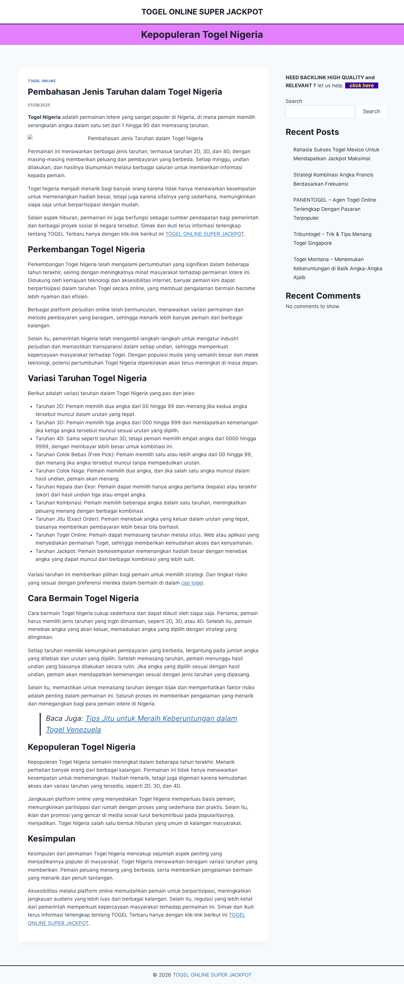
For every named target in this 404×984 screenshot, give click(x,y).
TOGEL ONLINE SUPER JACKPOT (212, 975)
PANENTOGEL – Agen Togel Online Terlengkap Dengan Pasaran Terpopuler (334, 209)
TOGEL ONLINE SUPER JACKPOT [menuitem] (204, 234)
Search (294, 101)
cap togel (192, 583)
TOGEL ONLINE (42, 81)
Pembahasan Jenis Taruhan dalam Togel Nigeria (125, 92)
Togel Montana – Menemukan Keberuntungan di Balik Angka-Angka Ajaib (337, 268)
